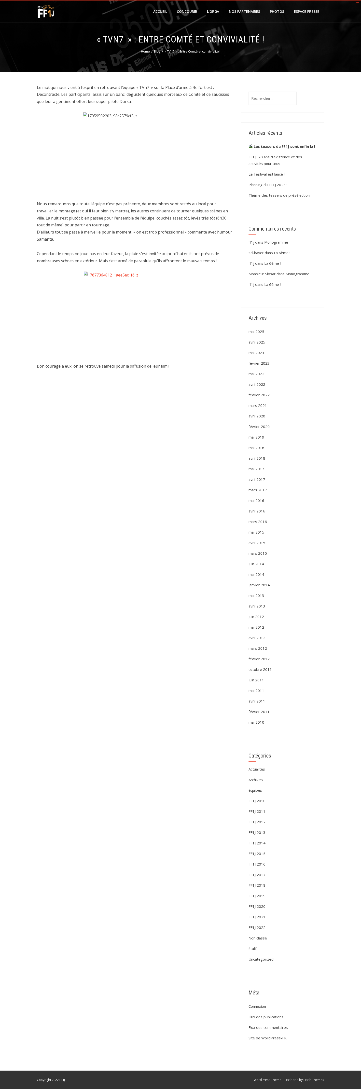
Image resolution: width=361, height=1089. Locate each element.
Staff (252, 948)
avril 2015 (257, 542)
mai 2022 (256, 373)
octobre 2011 (260, 669)
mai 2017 (256, 468)
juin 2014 (256, 563)
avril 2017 (257, 479)
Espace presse (306, 11)
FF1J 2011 (257, 811)
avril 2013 (257, 606)
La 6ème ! (282, 252)
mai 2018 (256, 447)
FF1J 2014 (257, 843)
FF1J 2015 (257, 853)
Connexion (257, 1006)
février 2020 (259, 426)
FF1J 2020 (257, 906)
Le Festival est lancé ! (267, 174)
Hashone (291, 1079)
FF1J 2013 (257, 832)
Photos (277, 11)
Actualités (257, 769)
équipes (255, 790)
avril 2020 (257, 416)
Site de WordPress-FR (268, 1037)
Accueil (160, 11)
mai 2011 (256, 690)
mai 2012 (256, 627)
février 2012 (259, 658)
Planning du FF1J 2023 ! (268, 184)
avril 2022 (257, 384)
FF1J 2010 (257, 800)
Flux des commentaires (268, 1027)
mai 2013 (256, 595)
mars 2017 (258, 489)
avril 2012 (257, 637)
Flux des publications (266, 1016)
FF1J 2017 (257, 874)
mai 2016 (256, 500)
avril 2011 (257, 701)
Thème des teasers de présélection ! (280, 195)
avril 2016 (257, 511)
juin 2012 (256, 616)
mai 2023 (256, 352)
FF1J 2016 (257, 864)
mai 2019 (256, 437)
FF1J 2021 (257, 916)
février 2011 (259, 711)
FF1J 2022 (257, 927)
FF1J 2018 (257, 885)
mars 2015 (258, 553)
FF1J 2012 (257, 821)
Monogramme (276, 242)
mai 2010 (256, 722)
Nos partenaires (244, 11)
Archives (256, 779)
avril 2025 (257, 342)
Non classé (258, 938)
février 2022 (259, 394)
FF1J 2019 (257, 895)
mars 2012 (258, 648)
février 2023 (259, 363)
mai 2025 (256, 331)
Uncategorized (261, 959)
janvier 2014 (259, 584)
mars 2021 (258, 405)
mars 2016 (258, 521)
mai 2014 (256, 574)
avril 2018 (257, 458)
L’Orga (213, 11)
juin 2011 (256, 679)
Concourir (187, 11)
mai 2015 (256, 532)
